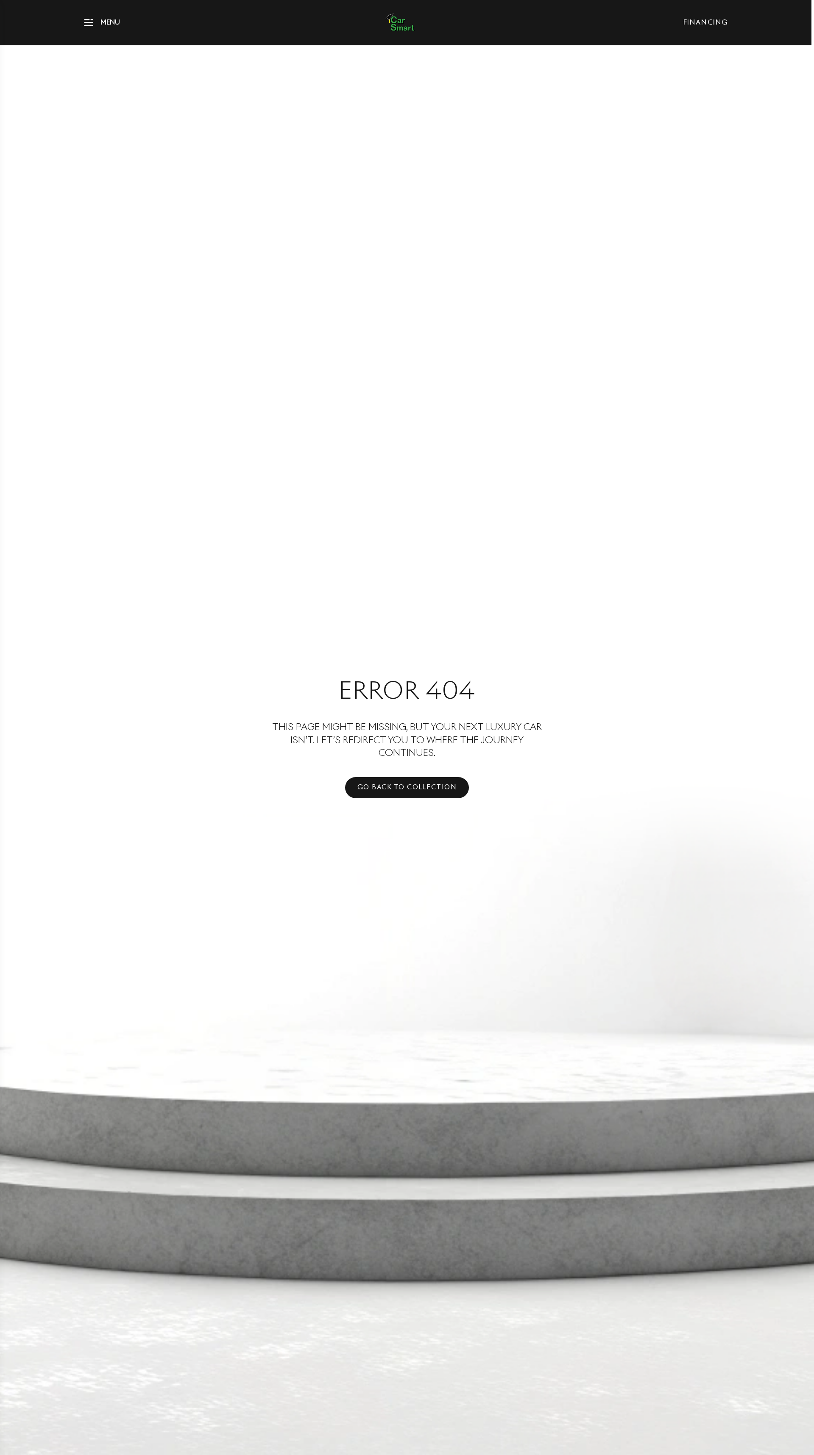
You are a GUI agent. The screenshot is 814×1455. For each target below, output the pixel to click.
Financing (705, 22)
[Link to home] (399, 22)
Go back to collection (407, 787)
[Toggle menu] (88, 22)
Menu (110, 22)
